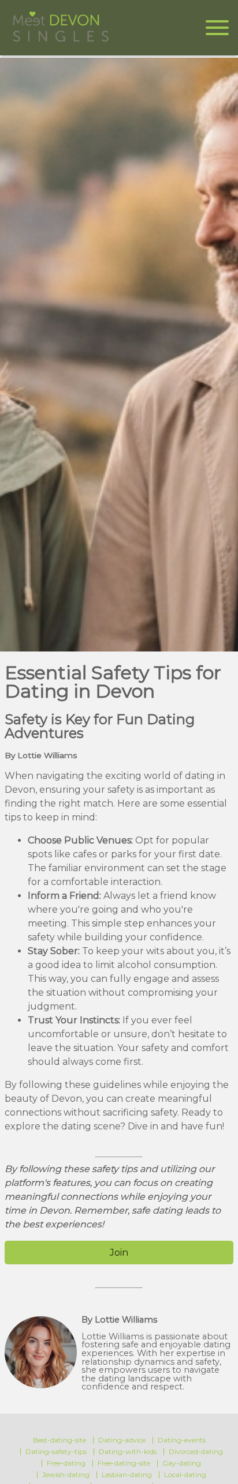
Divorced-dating (196, 1451)
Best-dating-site (59, 1440)
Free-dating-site (124, 1463)
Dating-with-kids (128, 1451)
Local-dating (185, 1474)
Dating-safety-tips (56, 1451)
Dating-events (182, 1440)
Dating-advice (122, 1440)
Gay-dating (181, 1463)
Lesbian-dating (127, 1474)
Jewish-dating (66, 1474)
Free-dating (66, 1463)
